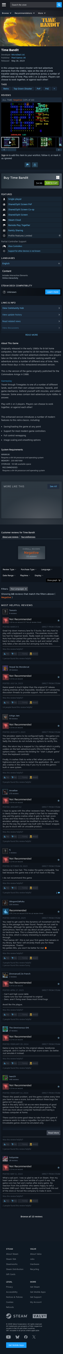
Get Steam (35, 1287)
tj (10, 849)
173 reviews (14, 793)
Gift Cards (10, 1274)
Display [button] (38, 575)
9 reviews (13, 613)
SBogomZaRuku (16, 901)
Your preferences (28, 537)
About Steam (12, 1254)
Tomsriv (13, 610)
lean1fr (12, 1076)
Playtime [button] (24, 575)
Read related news (11, 321)
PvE (47, 88)
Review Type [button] (8, 569)
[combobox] (33, 4)
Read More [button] (53, 1132)
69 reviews (13, 719)
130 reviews (14, 904)
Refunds (10, 1307)
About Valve (35, 1254)
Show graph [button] (52, 580)
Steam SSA (11, 1259)
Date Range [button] (8, 575)
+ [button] (54, 88)
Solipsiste (13, 1157)
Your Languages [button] (17, 589)
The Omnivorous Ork (19, 1027)
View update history (12, 314)
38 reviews (13, 1160)
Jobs (32, 1259)
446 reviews (14, 1079)
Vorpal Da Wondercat (19, 667)
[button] (6, 13)
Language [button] (45, 569)
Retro (6, 88)
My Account (36, 1302)
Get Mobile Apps (16, 1345)
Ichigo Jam (14, 715)
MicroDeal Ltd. (18, 54)
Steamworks (11, 1264)
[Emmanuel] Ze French (19, 973)
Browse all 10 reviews (32, 1216)
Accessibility (11, 1292)
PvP (38, 88)
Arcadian (13, 790)
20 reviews (13, 670)
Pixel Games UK (18, 57)
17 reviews (13, 1031)
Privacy (9, 1287)
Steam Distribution (14, 1269)
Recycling (34, 1269)
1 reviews (13, 853)
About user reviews (10, 537)
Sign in (4, 155)
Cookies (9, 1302)
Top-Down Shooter (23, 88)
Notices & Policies (14, 1297)
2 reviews (13, 977)
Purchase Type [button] (27, 569)
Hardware (34, 1264)
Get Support (35, 1297)
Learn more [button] (52, 292)
